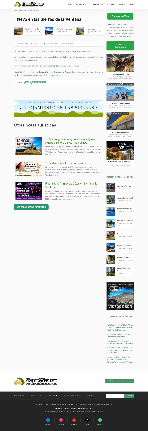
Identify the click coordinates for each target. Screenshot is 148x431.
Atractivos (97, 4)
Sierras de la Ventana (67, 51)
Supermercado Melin (120, 133)
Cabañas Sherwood (124, 246)
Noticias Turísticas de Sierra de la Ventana (60, 43)
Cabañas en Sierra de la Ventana (120, 381)
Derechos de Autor (36, 396)
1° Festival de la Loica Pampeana (65, 163)
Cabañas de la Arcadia (125, 221)
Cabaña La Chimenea (124, 186)
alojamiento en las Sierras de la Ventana (54, 72)
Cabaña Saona (122, 234)
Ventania (66, 408)
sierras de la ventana (38, 82)
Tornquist (74, 408)
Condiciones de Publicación (72, 396)
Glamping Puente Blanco (33, 29)
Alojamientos (81, 4)
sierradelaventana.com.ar (86, 408)
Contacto (90, 396)
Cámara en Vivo (120, 16)
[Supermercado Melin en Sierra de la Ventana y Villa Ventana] (120, 125)
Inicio (70, 4)
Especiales (111, 4)
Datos (132, 4)
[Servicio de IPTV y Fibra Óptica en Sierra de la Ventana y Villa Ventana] (120, 154)
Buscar (130, 396)
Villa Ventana (58, 408)
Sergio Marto (24, 43)
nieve (27, 82)
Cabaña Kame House (124, 209)
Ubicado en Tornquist (125, 200)
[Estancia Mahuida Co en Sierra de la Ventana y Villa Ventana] (120, 67)
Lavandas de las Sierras (120, 103)
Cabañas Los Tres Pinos (64, 29)
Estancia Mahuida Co (120, 74)
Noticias (122, 4)
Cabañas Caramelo (123, 258)
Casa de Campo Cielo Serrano (127, 198)
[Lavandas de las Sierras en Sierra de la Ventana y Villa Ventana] (120, 96)
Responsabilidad (53, 396)
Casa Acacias (91, 29)
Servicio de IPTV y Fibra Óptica (120, 162)
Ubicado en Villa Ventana (126, 189)
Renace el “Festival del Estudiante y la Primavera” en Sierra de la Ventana (120, 350)
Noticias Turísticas (120, 45)
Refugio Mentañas (123, 268)
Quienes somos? (19, 396)
